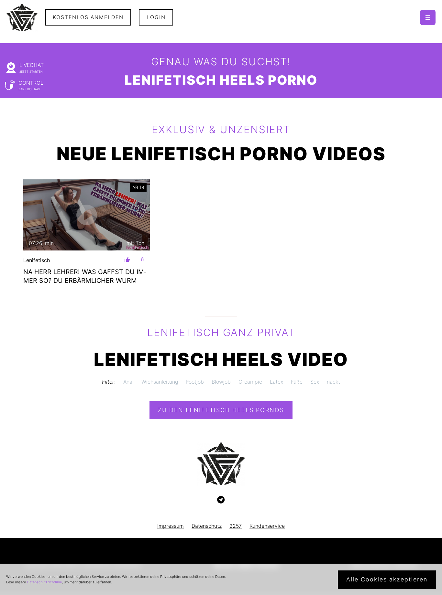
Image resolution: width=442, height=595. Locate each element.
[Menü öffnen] (428, 17)
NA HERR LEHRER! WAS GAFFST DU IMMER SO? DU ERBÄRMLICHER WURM (84, 276)
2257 (235, 526)
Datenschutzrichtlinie (44, 582)
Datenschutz (207, 526)
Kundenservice (267, 526)
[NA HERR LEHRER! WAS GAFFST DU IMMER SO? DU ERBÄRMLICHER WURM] (86, 214)
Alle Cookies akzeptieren (386, 579)
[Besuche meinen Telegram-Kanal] (221, 500)
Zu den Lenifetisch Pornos (221, 410)
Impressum (170, 526)
